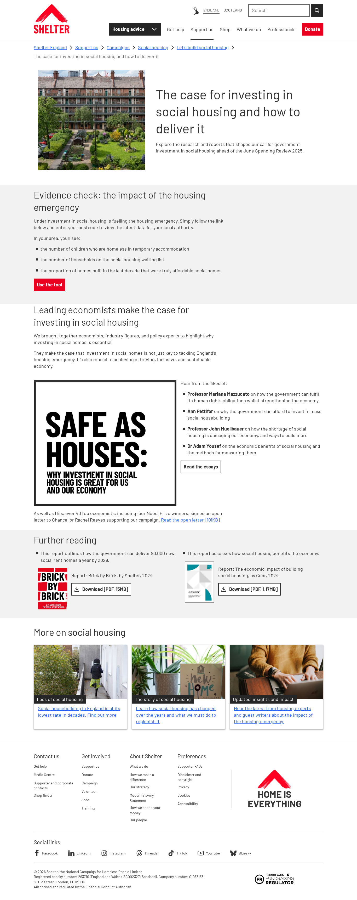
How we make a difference (142, 777)
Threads (151, 853)
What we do (139, 766)
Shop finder (43, 795)
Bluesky (245, 853)
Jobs (86, 799)
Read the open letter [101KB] (190, 520)
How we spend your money (145, 810)
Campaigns (118, 47)
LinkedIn (84, 853)
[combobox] (279, 10)
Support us (86, 47)
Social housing (153, 47)
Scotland (233, 10)
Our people (138, 820)
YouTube (213, 853)
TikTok (181, 853)
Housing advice (128, 29)
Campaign (90, 783)
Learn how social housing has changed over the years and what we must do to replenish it (176, 714)
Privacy (183, 787)
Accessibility (187, 803)
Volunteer (89, 791)
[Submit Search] (317, 10)
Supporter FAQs (190, 766)
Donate (87, 774)
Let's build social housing (203, 47)
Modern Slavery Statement (142, 798)
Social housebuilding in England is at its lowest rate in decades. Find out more (79, 711)
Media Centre (44, 774)
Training (88, 808)
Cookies (184, 795)
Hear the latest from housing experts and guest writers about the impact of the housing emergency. (273, 714)
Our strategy (139, 787)
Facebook (50, 853)
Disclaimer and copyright (189, 777)
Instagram (118, 853)
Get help (40, 766)
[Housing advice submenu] (154, 29)
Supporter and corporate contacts (53, 785)
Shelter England (50, 47)
